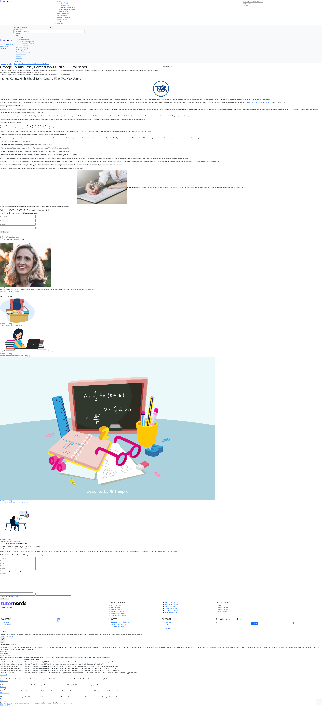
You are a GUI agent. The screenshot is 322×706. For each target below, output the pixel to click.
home (18, 34)
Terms (167, 626)
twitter (260, 102)
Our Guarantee (64, 5)
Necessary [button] (3, 651)
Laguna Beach (222, 611)
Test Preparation (62, 15)
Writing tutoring (116, 607)
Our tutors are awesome (67, 7)
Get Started (246, 5)
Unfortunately (190, 99)
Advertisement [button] (4, 693)
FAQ (58, 619)
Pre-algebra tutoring (171, 610)
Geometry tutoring (171, 612)
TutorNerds (48, 109)
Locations (60, 23)
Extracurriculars (62, 19)
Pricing (59, 21)
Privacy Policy (4, 636)
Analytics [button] (3, 687)
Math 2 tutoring (170, 602)
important (12, 99)
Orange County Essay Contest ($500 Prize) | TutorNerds (31, 64)
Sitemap (167, 628)
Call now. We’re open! (7, 45)
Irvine (220, 605)
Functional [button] (3, 675)
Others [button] (2, 699)
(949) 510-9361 (247, 3)
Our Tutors (7, 624)
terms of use (14, 596)
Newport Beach (223, 607)
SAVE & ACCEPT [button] (5, 705)
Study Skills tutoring (117, 611)
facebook (269, 102)
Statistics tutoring (170, 606)
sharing (152, 187)
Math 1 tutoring (116, 605)
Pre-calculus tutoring (171, 608)
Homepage (4, 64)
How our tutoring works (67, 9)
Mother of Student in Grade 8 (9, 291)
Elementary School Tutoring (120, 622)
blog (256, 102)
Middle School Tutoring (118, 624)
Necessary (4, 653)
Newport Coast (223, 609)
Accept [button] (11, 636)
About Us (7, 622)
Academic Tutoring (63, 13)
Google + (251, 102)
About (59, 1)
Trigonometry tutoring (172, 604)
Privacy (167, 624)
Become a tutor (64, 11)
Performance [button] (4, 681)
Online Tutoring (64, 3)
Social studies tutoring (118, 613)
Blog (10, 64)
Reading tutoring (116, 609)
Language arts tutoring (118, 615)
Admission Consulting (64, 17)
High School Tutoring (117, 626)
